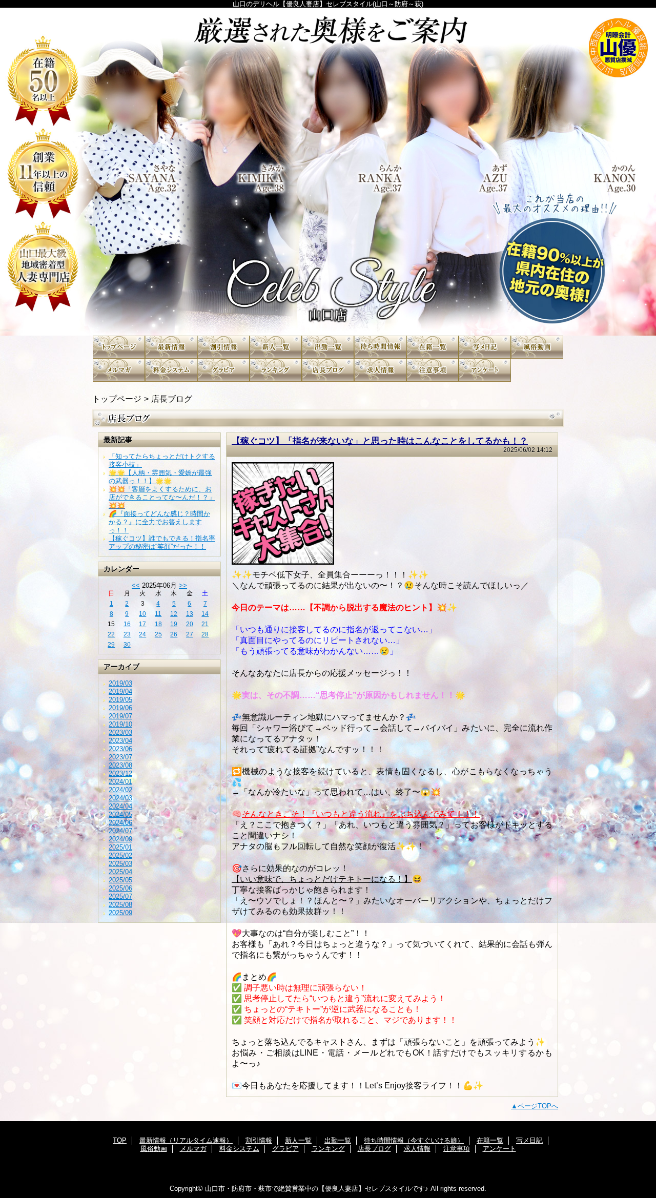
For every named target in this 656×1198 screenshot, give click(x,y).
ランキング (276, 370)
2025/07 (120, 896)
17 (142, 624)
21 (205, 624)
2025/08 (120, 904)
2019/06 (120, 708)
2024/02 (120, 790)
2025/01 (120, 847)
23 (127, 634)
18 (158, 624)
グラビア (223, 370)
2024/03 (120, 798)
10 (142, 613)
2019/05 (120, 700)
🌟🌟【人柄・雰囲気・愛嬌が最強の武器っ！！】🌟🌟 (160, 477)
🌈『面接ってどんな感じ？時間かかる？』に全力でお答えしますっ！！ (159, 522)
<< (136, 585)
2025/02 (120, 855)
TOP (119, 347)
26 (173, 634)
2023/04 (120, 741)
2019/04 (120, 691)
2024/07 (120, 831)
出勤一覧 (328, 347)
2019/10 (120, 724)
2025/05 (120, 880)
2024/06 (120, 823)
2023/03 (120, 732)
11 (158, 613)
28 (205, 634)
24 (142, 634)
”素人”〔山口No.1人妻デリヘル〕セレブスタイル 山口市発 (328, 172)
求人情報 (380, 370)
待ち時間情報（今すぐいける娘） (380, 347)
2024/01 (120, 782)
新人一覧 (276, 347)
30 (127, 644)
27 (189, 634)
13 (189, 613)
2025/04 (120, 872)
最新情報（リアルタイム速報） (171, 347)
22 (111, 634)
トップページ (116, 398)
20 (189, 624)
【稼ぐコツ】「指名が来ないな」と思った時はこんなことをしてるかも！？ (380, 441)
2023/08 (120, 765)
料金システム (171, 370)
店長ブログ (328, 370)
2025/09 (120, 913)
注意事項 (432, 370)
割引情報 (223, 347)
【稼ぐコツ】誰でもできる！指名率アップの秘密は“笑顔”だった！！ (162, 542)
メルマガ (119, 370)
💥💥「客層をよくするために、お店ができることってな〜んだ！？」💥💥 (162, 497)
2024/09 (120, 839)
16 (127, 624)
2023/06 (120, 749)
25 (158, 634)
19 (173, 624)
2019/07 (120, 716)
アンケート (485, 370)
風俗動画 (537, 347)
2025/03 (120, 863)
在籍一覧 (432, 347)
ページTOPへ (538, 1106)
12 (173, 613)
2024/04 (120, 806)
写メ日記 (485, 347)
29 (111, 644)
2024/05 (120, 814)
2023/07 (120, 757)
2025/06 (120, 888)
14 (205, 613)
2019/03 (120, 683)
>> (183, 585)
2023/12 (120, 773)
